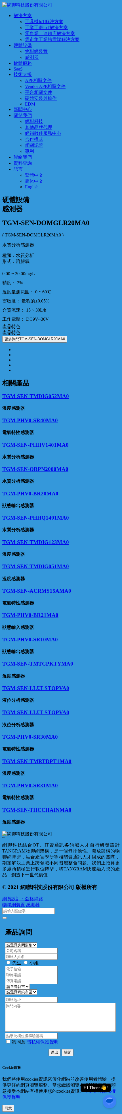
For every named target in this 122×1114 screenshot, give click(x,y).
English (32, 186)
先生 (16, 962)
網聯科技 (34, 121)
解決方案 (23, 15)
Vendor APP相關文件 (45, 86)
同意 (8, 1108)
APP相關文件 (38, 80)
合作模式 (34, 139)
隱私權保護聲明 (42, 1041)
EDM (30, 104)
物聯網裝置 (36, 51)
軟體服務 (23, 63)
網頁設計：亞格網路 (22, 898)
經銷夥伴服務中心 (43, 133)
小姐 (34, 962)
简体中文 (34, 181)
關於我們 (23, 115)
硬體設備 (23, 45)
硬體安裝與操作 (41, 98)
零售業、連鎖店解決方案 (50, 33)
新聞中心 (23, 109)
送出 (54, 1052)
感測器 (32, 57)
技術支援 (23, 74)
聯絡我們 (23, 157)
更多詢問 (35, 339)
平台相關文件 (38, 92)
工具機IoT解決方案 (44, 21)
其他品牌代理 (38, 127)
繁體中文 (34, 175)
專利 (29, 151)
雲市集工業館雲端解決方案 (52, 39)
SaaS (18, 69)
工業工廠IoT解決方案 (46, 27)
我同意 (35, 1041)
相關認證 (34, 145)
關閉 (67, 1052)
